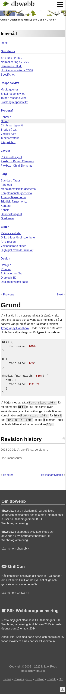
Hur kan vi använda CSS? (17, 70)
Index (4, 42)
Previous (8, 294)
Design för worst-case (14, 281)
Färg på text (8, 142)
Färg (4, 174)
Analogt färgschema (13, 197)
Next (60, 294)
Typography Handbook (15, 328)
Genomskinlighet (11, 214)
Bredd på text (9, 129)
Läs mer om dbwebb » (15, 548)
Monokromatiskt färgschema (18, 188)
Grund (50, 19)
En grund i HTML (11, 57)
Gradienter (7, 218)
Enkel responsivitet (12, 93)
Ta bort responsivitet (13, 97)
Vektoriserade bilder (13, 245)
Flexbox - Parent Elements (17, 161)
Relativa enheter (11, 233)
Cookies (19, 679)
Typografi (7, 110)
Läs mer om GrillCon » (15, 592)
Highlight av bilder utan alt (17, 250)
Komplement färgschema (16, 193)
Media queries (9, 89)
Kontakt (51, 679)
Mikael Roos (49, 666)
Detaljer (6, 265)
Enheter (6, 117)
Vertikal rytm (8, 133)
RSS (29, 679)
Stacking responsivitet (14, 102)
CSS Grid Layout (11, 157)
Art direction (8, 241)
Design (5, 258)
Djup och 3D (8, 277)
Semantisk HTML (11, 66)
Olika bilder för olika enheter (18, 237)
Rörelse (6, 269)
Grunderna (8, 51)
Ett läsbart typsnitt (12, 125)
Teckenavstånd (10, 138)
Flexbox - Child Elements (16, 165)
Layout (5, 150)
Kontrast (6, 205)
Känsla (5, 209)
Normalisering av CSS (15, 61)
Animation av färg (12, 273)
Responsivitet (10, 83)
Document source (12, 458)
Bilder (5, 226)
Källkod (39, 679)
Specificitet (7, 74)
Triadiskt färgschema (14, 201)
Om (61, 679)
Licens (7, 679)
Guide (3, 19)
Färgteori (6, 184)
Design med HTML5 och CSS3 (27, 19)
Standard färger (10, 180)
